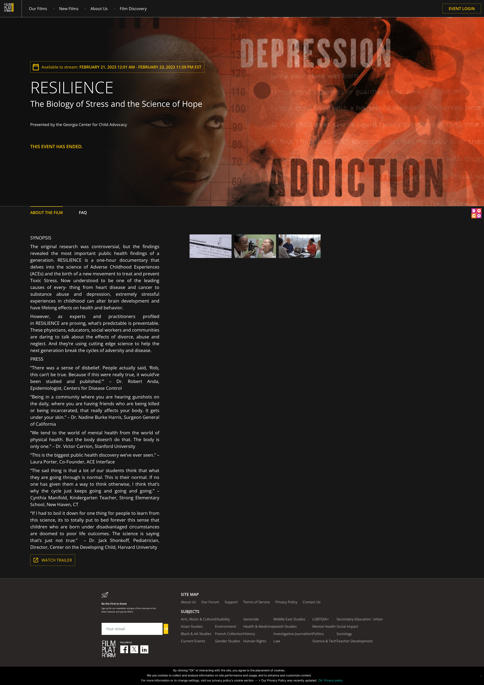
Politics (318, 633)
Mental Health (324, 626)
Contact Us (312, 602)
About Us (99, 8)
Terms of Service (256, 602)
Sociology (344, 633)
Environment (225, 626)
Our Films (38, 8)
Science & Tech (324, 641)
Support (231, 602)
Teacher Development (355, 641)
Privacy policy (333, 680)
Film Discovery (133, 8)
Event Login (462, 8)
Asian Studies (192, 626)
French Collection (229, 633)
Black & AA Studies (196, 633)
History (249, 633)
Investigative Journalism (292, 633)
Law (276, 641)
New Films (68, 8)
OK (320, 680)
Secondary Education (354, 619)
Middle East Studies (289, 619)
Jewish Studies (285, 626)
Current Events (193, 641)
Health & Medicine (258, 626)
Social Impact (347, 626)
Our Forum (210, 602)
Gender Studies (227, 641)
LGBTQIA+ (320, 619)
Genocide (251, 619)
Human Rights (254, 641)
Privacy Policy (286, 602)
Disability (222, 619)
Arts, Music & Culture (198, 619)
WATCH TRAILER (56, 560)
